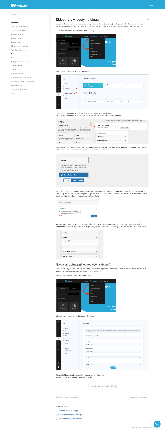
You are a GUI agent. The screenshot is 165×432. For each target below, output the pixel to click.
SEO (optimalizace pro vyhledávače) (22, 81)
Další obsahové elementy (19, 50)
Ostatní (13, 93)
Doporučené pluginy (17, 85)
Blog (12, 54)
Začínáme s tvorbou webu (19, 26)
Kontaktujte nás (74, 397)
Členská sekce (15, 58)
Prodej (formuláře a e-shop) (19, 62)
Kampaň (13, 69)
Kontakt (150, 5)
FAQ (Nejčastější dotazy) (19, 89)
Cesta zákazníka (16, 66)
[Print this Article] (148, 19)
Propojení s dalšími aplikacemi (21, 77)
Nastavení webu (16, 42)
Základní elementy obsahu (19, 46)
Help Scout (151, 427)
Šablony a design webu (18, 34)
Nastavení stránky (17, 38)
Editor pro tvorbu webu (18, 30)
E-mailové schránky (17, 73)
